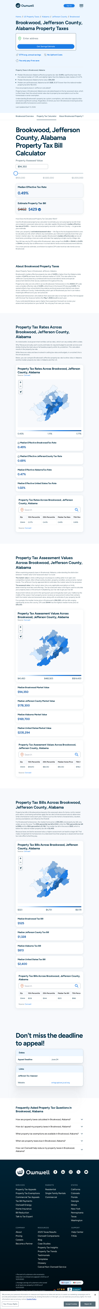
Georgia (75, 1201)
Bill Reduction (22, 1212)
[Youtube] (86, 1172)
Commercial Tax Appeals (27, 1197)
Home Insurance (24, 1208)
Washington (76, 1220)
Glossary (42, 1263)
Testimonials (44, 1255)
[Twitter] (78, 1172)
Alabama (45, 17)
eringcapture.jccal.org (60, 1082)
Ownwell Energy (24, 1205)
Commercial (51, 1197)
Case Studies (44, 1243)
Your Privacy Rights (10, 1304)
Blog (40, 1239)
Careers (19, 1239)
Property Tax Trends (47, 1251)
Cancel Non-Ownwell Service (52, 1267)
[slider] (16, 173)
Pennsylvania (77, 1212)
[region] (49, 1300)
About (19, 1232)
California (75, 1189)
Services (20, 1185)
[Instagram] (71, 1172)
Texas (73, 1216)
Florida (74, 1197)
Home (18, 17)
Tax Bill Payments (24, 1201)
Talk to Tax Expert (24, 1216)
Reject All (88, 1304)
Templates (43, 1259)
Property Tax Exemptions (28, 1193)
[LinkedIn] (63, 1172)
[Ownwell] (25, 5)
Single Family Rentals (55, 1193)
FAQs (74, 1236)
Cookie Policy (31, 1299)
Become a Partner (24, 1243)
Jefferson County (59, 17)
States (74, 1185)
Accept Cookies (71, 1304)
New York (75, 1208)
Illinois (74, 1205)
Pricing (19, 1236)
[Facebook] (55, 1172)
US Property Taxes (31, 17)
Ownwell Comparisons (48, 1236)
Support (75, 1228)
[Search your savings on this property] (76, 510)
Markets (49, 1185)
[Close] (95, 1294)
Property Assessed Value (29, 160)
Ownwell (27, 375)
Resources (43, 1228)
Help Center (77, 1232)
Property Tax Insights (48, 1247)
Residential (50, 1189)
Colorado (75, 1193)
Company (20, 1228)
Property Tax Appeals (26, 1189)
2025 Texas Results (47, 1232)
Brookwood (75, 17)
